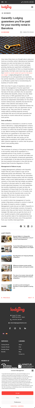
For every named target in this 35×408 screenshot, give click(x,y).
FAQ (20, 347)
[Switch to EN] (3, 333)
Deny (17, 397)
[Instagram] (15, 328)
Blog (20, 351)
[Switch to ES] (6, 333)
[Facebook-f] (10, 328)
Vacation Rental (5, 347)
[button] (32, 370)
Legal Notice (21, 406)
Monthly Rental (5, 349)
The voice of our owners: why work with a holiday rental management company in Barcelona (23, 277)
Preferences (17, 402)
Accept (17, 393)
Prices (20, 349)
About (20, 344)
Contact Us (21, 354)
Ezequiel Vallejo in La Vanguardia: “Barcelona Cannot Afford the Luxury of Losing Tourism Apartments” (23, 238)
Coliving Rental (5, 344)
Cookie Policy (14, 406)
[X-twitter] (20, 328)
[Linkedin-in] (25, 328)
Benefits (3, 351)
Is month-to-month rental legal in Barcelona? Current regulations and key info (23, 286)
